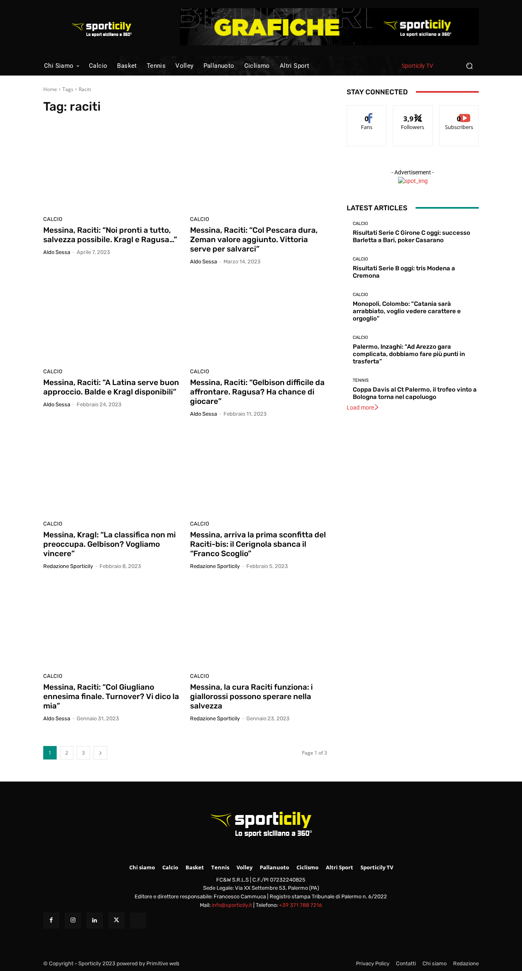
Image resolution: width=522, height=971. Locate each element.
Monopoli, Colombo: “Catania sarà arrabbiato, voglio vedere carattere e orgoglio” (407, 311)
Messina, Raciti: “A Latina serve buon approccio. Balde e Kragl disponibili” (111, 387)
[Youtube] (138, 921)
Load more (360, 407)
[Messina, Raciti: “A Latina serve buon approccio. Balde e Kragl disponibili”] (111, 319)
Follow (412, 112)
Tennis (361, 380)
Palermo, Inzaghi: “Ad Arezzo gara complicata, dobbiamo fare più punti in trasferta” (409, 354)
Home (50, 89)
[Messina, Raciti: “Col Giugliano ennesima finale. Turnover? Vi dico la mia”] (111, 624)
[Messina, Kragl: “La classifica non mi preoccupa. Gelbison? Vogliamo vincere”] (111, 472)
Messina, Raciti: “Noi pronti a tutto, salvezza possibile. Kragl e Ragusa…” (110, 234)
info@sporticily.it (232, 905)
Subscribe (459, 112)
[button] (469, 65)
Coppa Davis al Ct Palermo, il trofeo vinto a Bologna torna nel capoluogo (415, 393)
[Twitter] (116, 921)
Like (367, 112)
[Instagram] (73, 921)
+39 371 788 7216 (300, 905)
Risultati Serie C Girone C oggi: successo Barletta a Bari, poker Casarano (411, 236)
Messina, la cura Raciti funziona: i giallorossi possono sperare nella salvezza (251, 696)
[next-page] (100, 752)
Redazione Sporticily (68, 566)
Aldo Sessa (56, 252)
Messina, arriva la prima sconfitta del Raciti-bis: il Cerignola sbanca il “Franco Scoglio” (258, 544)
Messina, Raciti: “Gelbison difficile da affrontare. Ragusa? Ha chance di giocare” (257, 392)
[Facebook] (51, 921)
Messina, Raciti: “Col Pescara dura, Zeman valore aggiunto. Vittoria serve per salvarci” (254, 239)
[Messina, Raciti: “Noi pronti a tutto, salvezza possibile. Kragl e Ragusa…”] (111, 167)
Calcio (52, 219)
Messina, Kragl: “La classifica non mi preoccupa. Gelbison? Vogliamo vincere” (109, 544)
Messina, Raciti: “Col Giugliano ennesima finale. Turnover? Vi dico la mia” (111, 696)
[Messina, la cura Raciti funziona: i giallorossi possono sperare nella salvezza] (258, 624)
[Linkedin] (94, 921)
